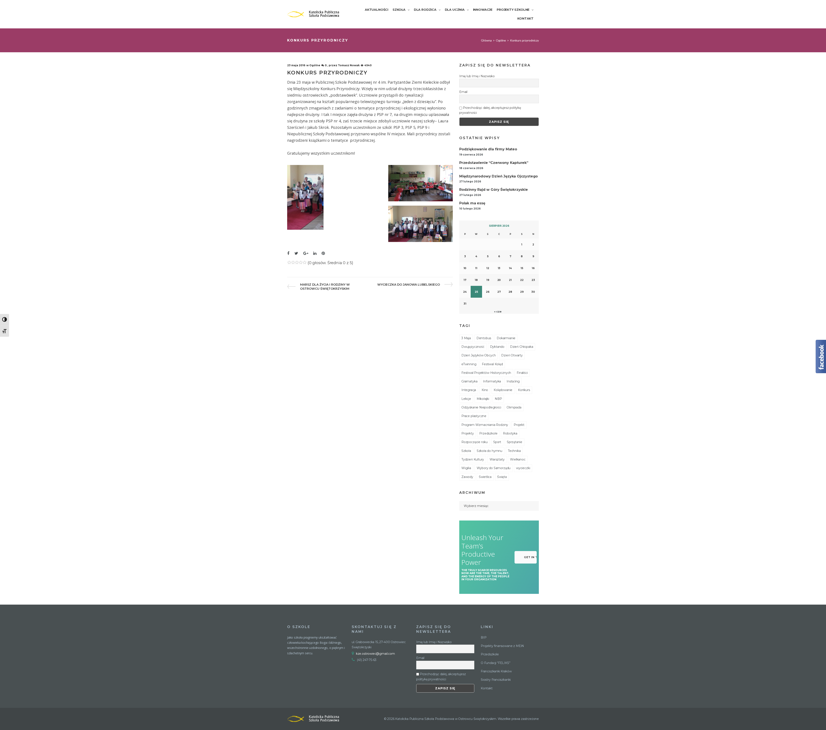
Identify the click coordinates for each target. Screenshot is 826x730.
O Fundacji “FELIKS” (495, 663)
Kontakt (487, 688)
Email (463, 92)
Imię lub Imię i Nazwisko (477, 76)
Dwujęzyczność (472, 347)
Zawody (467, 477)
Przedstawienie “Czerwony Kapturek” (493, 163)
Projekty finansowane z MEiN (502, 646)
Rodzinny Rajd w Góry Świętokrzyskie (493, 190)
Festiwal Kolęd (492, 364)
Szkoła (466, 451)
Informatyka (492, 381)
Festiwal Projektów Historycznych (486, 373)
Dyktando (497, 347)
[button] (526, 557)
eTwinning (468, 364)
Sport (497, 442)
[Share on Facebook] (288, 253)
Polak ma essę (472, 203)
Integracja (468, 390)
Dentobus (483, 338)
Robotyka (510, 433)
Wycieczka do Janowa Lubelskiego (408, 284)
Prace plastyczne (473, 416)
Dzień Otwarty (512, 355)
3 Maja (466, 338)
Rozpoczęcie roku (474, 442)
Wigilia (466, 468)
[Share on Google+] (305, 253)
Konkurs (524, 390)
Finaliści (522, 373)
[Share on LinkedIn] (314, 253)
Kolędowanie (503, 390)
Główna (486, 40)
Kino (485, 390)
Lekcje (466, 399)
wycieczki (523, 468)
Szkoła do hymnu (489, 451)
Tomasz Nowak (349, 65)
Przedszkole (488, 433)
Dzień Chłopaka (521, 347)
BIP (483, 637)
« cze (497, 311)
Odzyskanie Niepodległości (481, 407)
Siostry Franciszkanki (496, 680)
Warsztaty (497, 459)
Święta (502, 477)
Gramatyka (469, 381)
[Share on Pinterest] (323, 253)
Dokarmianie (506, 338)
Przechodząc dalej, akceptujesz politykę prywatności (490, 110)
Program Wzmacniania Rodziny (484, 425)
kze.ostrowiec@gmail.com (375, 654)
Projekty (467, 433)
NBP (498, 399)
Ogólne (501, 40)
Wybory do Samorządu (494, 468)
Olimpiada (514, 407)
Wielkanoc (517, 459)
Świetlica (485, 477)
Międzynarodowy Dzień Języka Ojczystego (498, 176)
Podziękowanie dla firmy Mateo (488, 149)
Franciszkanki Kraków (496, 671)
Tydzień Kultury (472, 459)
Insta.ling (513, 381)
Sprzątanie (514, 442)
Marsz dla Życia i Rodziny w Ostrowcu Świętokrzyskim (325, 287)
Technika (514, 451)
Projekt (519, 425)
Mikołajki (483, 399)
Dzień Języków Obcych (478, 355)
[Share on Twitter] (296, 253)
